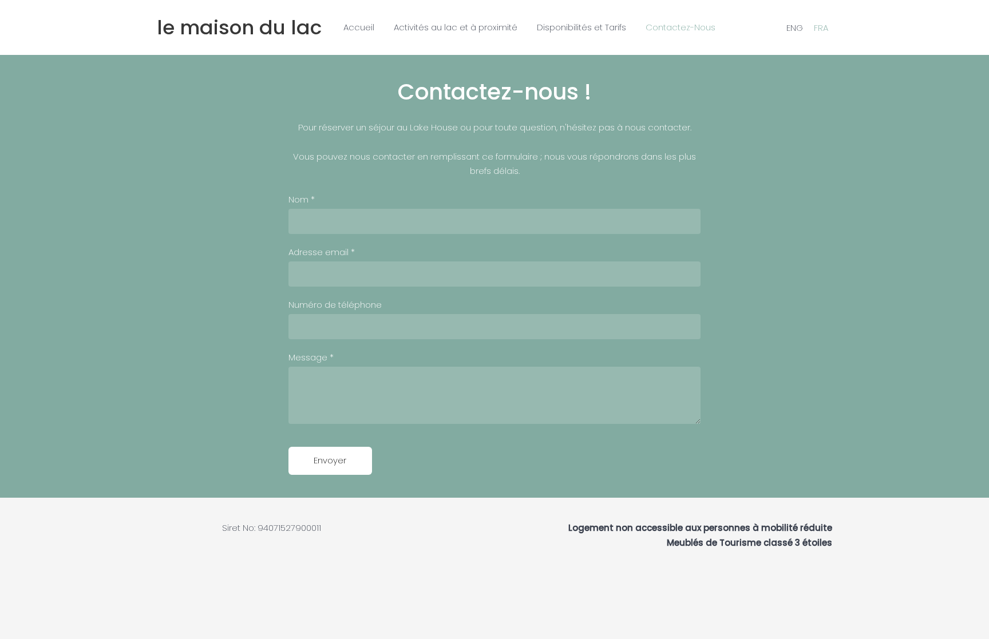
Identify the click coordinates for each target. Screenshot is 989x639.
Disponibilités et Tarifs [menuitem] (581, 27)
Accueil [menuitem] (358, 27)
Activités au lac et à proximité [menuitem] (455, 27)
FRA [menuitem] (821, 27)
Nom (301, 199)
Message (311, 357)
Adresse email (321, 252)
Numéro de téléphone (335, 305)
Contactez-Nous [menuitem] (680, 27)
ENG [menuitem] (794, 27)
